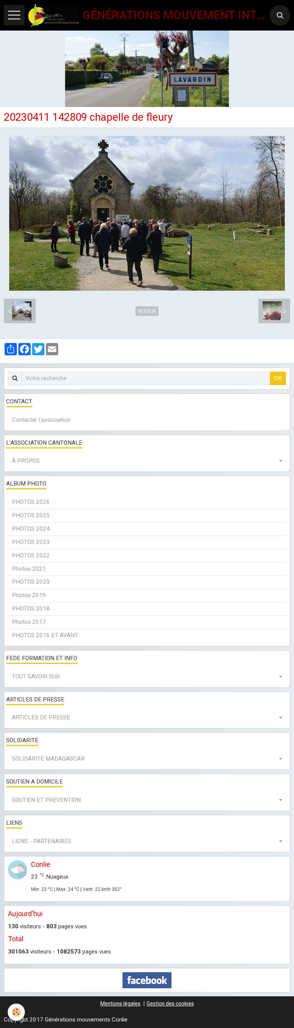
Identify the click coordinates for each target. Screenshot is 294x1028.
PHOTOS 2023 (31, 542)
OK (278, 378)
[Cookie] (16, 1012)
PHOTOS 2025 (31, 515)
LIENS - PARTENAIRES (41, 841)
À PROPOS (26, 460)
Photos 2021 (29, 568)
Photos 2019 (29, 595)
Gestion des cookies (170, 1003)
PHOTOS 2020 (31, 581)
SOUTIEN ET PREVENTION (46, 799)
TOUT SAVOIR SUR (36, 676)
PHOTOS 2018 (31, 608)
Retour (147, 311)
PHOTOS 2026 (31, 502)
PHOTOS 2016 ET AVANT (45, 635)
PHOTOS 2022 (31, 555)
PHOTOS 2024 (31, 528)
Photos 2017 (29, 621)
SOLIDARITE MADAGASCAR (48, 758)
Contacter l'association (41, 419)
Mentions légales (120, 1003)
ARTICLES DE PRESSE (41, 717)
